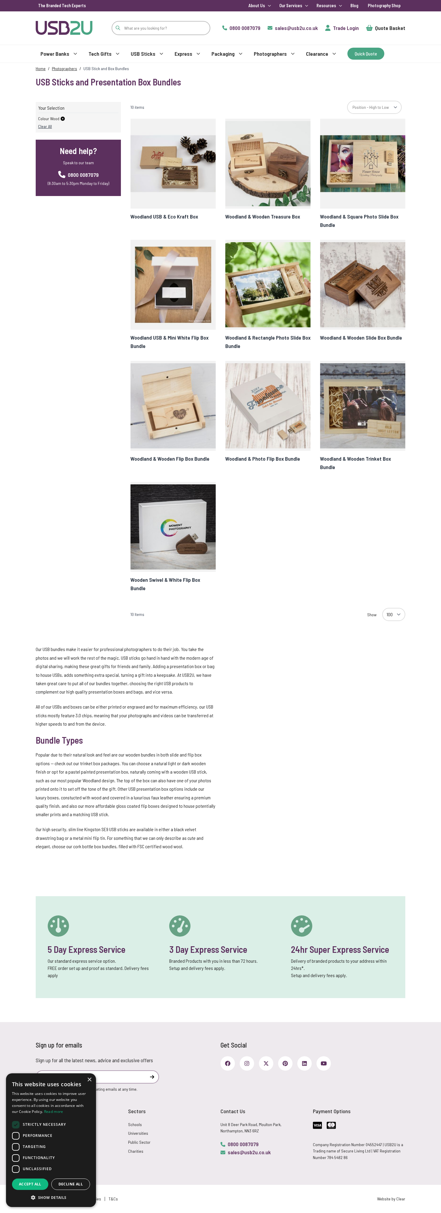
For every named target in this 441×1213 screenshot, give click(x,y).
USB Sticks (143, 53)
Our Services (290, 5)
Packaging (223, 53)
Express (183, 53)
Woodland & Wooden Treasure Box (262, 216)
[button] (51, 1197)
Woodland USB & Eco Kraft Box (164, 216)
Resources (326, 5)
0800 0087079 (243, 1144)
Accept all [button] (30, 1184)
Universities (138, 1133)
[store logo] (64, 27)
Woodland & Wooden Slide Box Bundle (361, 337)
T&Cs (113, 1198)
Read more (53, 1111)
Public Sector (139, 1142)
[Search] (118, 28)
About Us (256, 5)
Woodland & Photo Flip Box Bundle (262, 458)
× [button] (89, 1080)
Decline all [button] (70, 1184)
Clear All (45, 126)
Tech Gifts (100, 53)
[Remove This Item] (63, 119)
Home (41, 68)
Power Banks (54, 53)
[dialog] (51, 1140)
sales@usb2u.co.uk (249, 1152)
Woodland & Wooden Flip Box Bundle (169, 458)
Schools (135, 1124)
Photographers (270, 53)
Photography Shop (384, 5)
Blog (354, 5)
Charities (135, 1151)
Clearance (317, 53)
